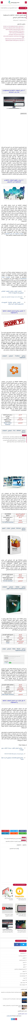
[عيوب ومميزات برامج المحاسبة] (7, 892)
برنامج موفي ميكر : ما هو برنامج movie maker (21, 915)
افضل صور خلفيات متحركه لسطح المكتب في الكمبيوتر (11, 992)
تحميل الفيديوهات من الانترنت (19, 969)
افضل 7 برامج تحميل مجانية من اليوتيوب (9, 915)
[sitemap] (16, 1019)
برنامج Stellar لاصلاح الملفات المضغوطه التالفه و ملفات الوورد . (13, 37)
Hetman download (8, 581)
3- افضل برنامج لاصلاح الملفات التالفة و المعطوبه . (14, 29)
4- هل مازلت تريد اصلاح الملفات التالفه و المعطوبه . (14, 40)
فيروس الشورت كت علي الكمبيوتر (14, 233)
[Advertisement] (14, 60)
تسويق (24, 971)
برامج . (24, 967)
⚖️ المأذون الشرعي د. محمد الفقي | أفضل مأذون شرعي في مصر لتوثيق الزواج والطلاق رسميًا (13, 440)
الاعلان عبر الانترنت (22, 955)
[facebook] (17, 944)
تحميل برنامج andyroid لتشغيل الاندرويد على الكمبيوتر (21, 931)
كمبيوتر (24, 980)
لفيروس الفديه (5, 277)
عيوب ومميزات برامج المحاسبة (9, 899)
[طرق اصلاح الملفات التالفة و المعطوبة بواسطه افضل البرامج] (7, 924)
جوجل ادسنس (22, 973)
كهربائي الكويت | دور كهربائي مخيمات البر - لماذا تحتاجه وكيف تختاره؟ (13, 436)
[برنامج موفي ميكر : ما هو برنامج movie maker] (20, 908)
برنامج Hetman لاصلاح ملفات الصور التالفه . (16, 34)
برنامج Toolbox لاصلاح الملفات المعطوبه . (16, 31)
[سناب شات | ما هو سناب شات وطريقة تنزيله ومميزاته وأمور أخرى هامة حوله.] (20, 892)
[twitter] (23, 944)
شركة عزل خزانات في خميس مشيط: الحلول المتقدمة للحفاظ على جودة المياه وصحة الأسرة (13, 438)
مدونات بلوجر (22, 982)
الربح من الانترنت (22, 960)
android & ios (22, 953)
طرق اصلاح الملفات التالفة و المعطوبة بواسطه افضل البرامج (7, 931)
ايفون (24, 964)
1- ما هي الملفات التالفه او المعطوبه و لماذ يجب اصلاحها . (13, 26)
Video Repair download (8, 694)
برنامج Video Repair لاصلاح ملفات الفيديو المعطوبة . (14, 38)
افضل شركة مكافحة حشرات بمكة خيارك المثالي (16, 441)
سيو (24, 978)
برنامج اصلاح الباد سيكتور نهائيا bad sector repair (14, 753)
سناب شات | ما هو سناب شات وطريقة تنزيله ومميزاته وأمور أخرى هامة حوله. (21, 899)
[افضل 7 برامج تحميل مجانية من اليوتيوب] (7, 908)
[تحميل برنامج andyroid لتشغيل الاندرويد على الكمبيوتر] (20, 924)
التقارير (24, 958)
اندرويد (24, 962)
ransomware (23, 278)
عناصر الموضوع (24, 113)
